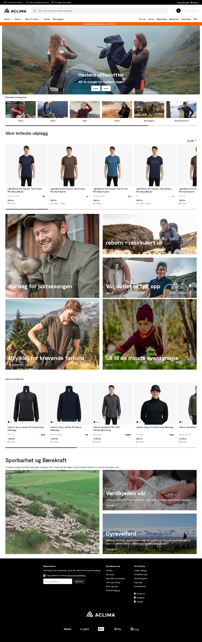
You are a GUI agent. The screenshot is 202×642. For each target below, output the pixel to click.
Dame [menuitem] (17, 19)
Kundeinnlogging (113, 590)
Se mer (12, 293)
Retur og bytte (112, 586)
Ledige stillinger (140, 570)
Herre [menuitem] (7, 19)
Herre (106, 88)
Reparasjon (162, 19)
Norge (195, 2)
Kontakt (109, 570)
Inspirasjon (186, 19)
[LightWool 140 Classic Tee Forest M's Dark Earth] (69, 165)
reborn (151, 19)
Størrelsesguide (140, 578)
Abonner (79, 581)
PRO (195, 19)
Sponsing (110, 574)
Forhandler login (183, 2)
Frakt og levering (113, 582)
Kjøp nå (110, 293)
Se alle (190, 140)
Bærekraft (174, 19)
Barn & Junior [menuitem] (31, 19)
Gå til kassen (189, 10)
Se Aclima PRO (16, 364)
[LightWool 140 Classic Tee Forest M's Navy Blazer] (26, 165)
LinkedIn (139, 601)
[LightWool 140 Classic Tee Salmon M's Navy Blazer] (155, 165)
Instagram (140, 597)
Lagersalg (138, 582)
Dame (95, 88)
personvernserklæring (76, 575)
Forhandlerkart (140, 586)
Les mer (110, 505)
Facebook (140, 593)
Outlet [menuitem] (47, 19)
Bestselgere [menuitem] (58, 19)
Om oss (142, 19)
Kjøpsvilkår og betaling (115, 578)
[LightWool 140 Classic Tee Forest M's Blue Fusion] (112, 165)
